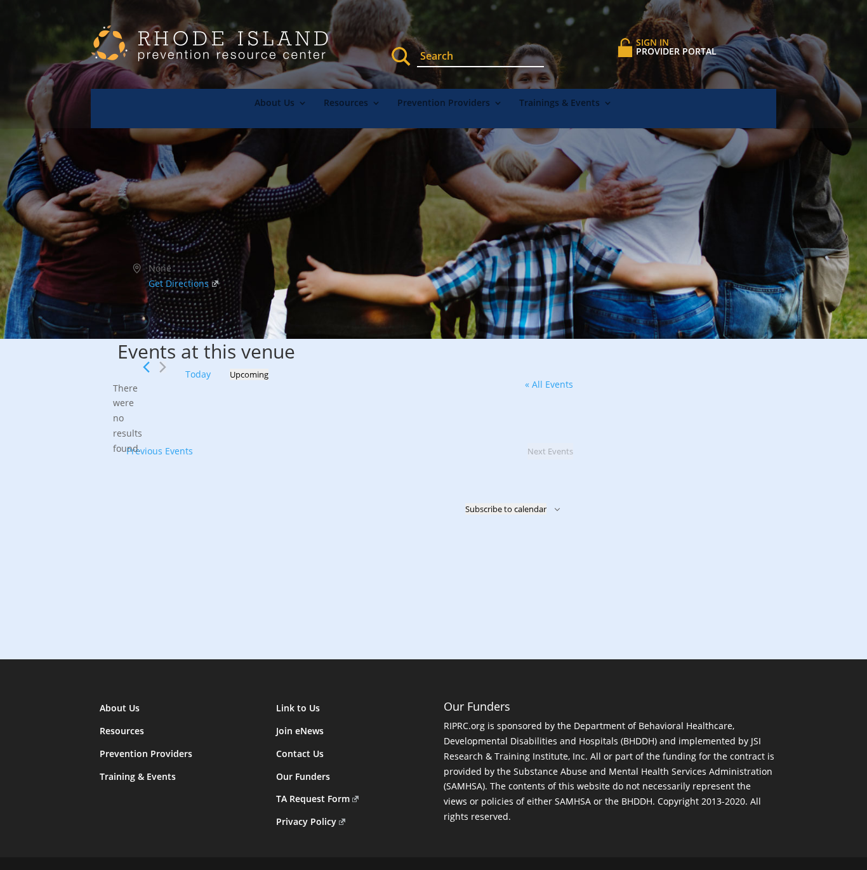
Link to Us (298, 708)
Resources (346, 103)
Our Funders (303, 776)
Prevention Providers (443, 103)
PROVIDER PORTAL (676, 46)
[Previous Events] (146, 367)
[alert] (127, 418)
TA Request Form (313, 799)
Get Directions (179, 283)
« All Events (549, 384)
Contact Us (300, 754)
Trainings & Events (559, 103)
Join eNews (300, 731)
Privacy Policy (306, 821)
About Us (275, 103)
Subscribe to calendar (505, 509)
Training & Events (138, 776)
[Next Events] (162, 367)
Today (198, 374)
